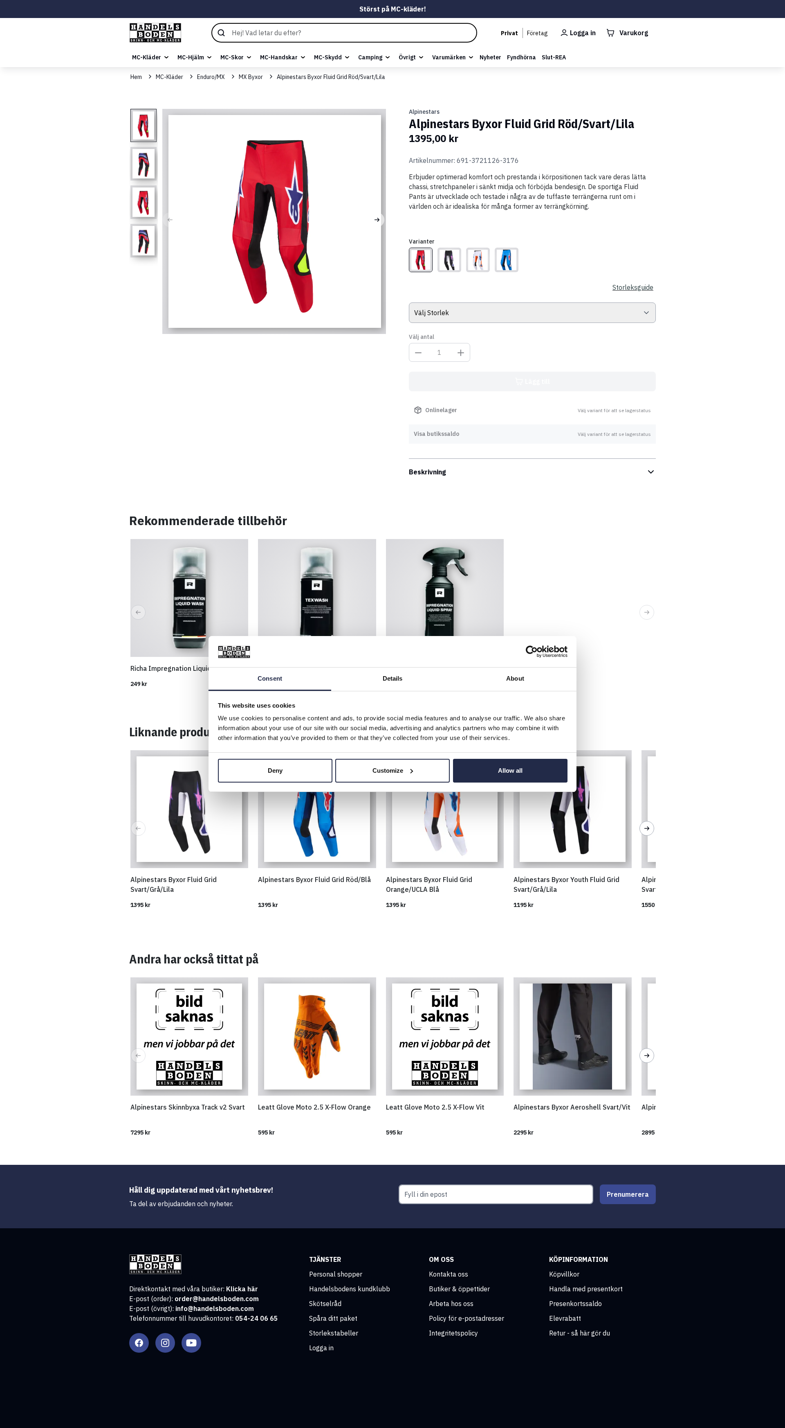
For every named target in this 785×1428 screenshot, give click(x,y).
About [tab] (515, 678)
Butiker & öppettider (459, 1289)
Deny (275, 770)
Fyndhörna (521, 57)
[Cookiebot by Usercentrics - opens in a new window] (531, 651)
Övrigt (407, 57)
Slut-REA (554, 57)
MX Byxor (251, 77)
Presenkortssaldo (575, 1303)
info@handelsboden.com (214, 1308)
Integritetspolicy (453, 1333)
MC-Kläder (146, 57)
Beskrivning (427, 472)
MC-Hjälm (190, 57)
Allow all (510, 770)
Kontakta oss (448, 1274)
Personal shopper (335, 1274)
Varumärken (449, 57)
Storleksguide (632, 287)
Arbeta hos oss (451, 1303)
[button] (170, 219)
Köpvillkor (564, 1274)
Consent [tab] (270, 678)
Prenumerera (628, 1194)
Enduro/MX (211, 77)
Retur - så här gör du (579, 1333)
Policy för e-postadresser (466, 1318)
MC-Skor (232, 57)
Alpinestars (424, 111)
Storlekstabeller (333, 1333)
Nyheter (490, 57)
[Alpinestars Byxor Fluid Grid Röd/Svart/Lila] (421, 260)
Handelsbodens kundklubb (349, 1289)
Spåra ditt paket (333, 1318)
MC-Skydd (328, 57)
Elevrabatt (565, 1318)
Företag (537, 33)
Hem (136, 77)
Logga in (321, 1348)
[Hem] (155, 33)
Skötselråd (325, 1303)
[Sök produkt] (344, 33)
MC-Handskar (279, 57)
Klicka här (242, 1289)
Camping (370, 57)
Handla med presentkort (586, 1289)
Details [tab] (393, 678)
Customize (387, 770)
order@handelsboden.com (217, 1299)
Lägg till (537, 381)
